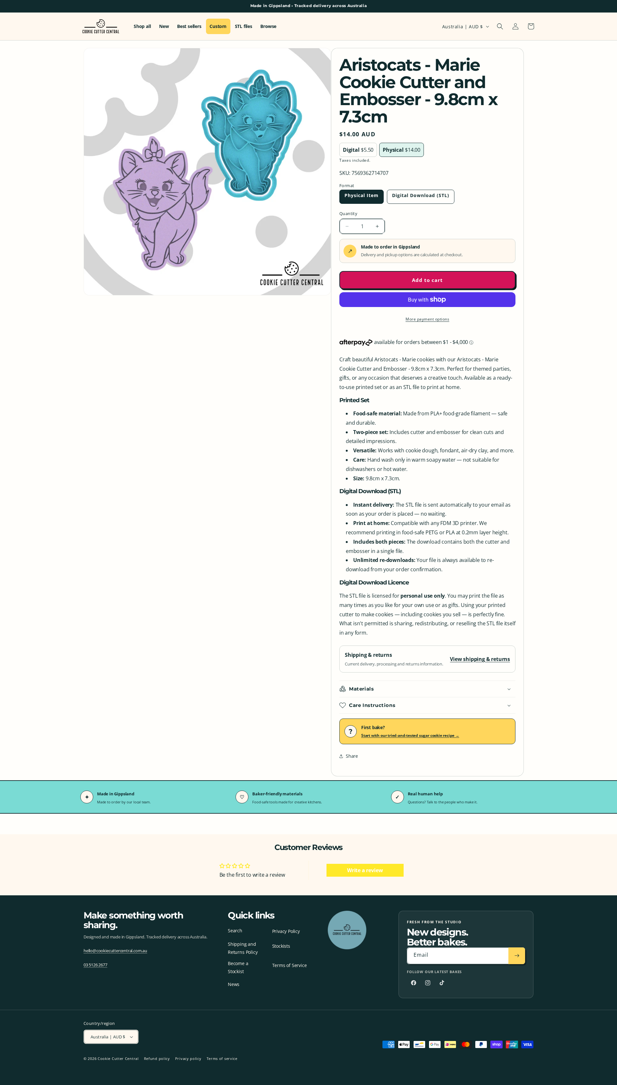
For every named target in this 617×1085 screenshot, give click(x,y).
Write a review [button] (365, 870)
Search (235, 930)
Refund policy (157, 1058)
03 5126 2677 (95, 964)
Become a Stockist (238, 967)
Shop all (142, 26)
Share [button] (352, 756)
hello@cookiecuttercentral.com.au (115, 950)
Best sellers (189, 26)
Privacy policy (188, 1058)
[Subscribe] (516, 955)
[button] (500, 26)
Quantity (348, 213)
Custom (218, 26)
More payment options (427, 319)
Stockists (281, 946)
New (164, 26)
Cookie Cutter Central (118, 1058)
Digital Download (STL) (420, 195)
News (233, 984)
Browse (268, 26)
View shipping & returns (480, 659)
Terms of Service (289, 965)
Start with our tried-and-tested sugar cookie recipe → (410, 735)
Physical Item (361, 195)
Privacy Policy (286, 931)
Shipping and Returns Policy (242, 948)
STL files (243, 26)
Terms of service (222, 1058)
